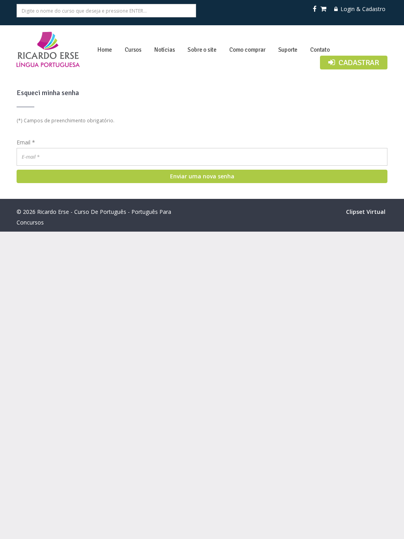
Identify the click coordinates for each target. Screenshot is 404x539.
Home (104, 49)
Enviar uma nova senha (202, 176)
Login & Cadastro (362, 9)
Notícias (164, 49)
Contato (320, 49)
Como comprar (247, 49)
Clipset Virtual (365, 211)
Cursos (133, 49)
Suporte (288, 49)
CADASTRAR (358, 62)
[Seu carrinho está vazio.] (323, 9)
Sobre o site (202, 49)
